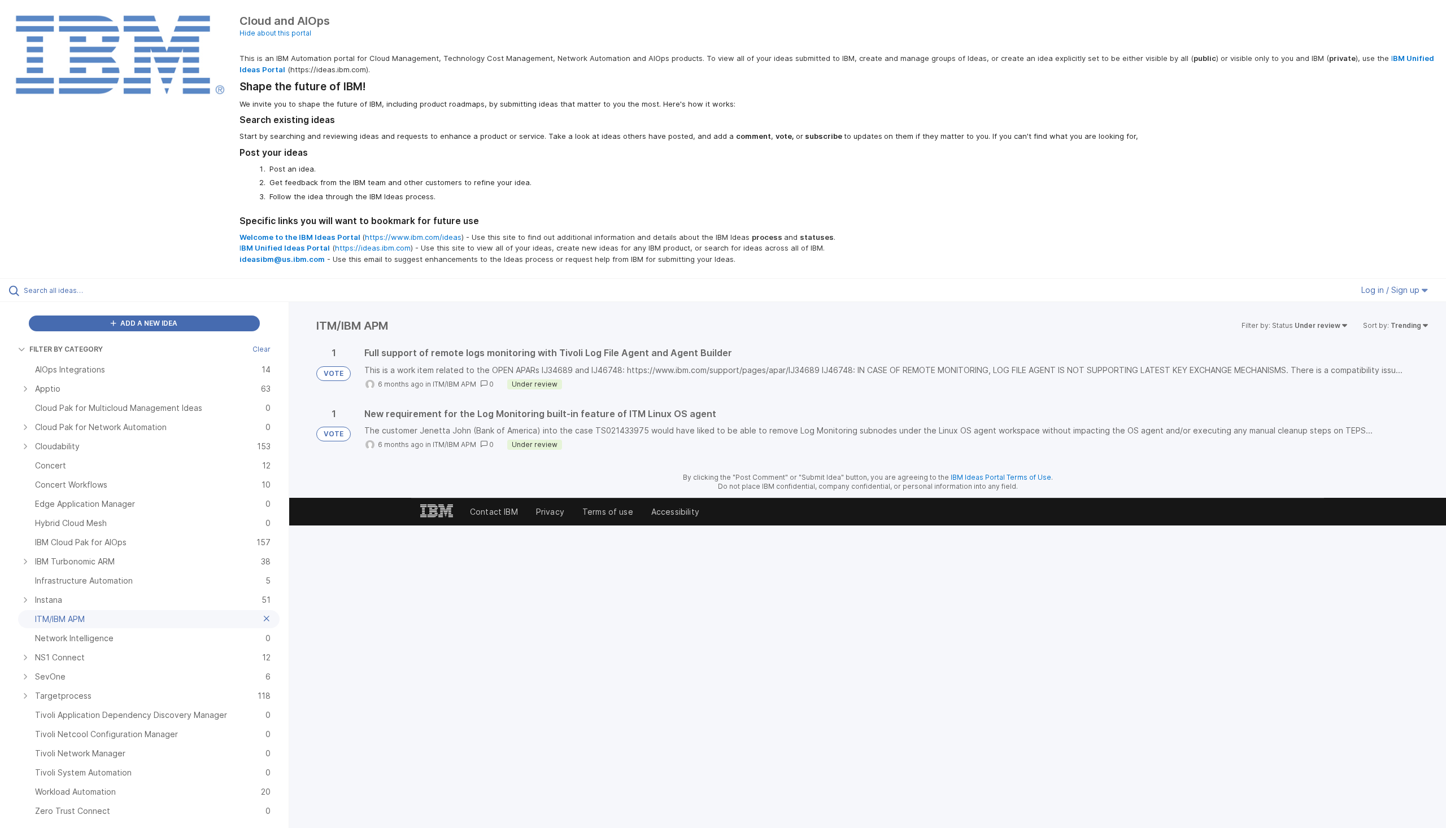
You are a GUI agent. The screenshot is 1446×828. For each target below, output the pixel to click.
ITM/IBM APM (454, 384)
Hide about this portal (275, 33)
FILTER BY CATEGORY (66, 349)
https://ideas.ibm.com (373, 247)
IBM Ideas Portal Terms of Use (1001, 477)
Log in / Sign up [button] (1391, 290)
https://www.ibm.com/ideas (413, 237)
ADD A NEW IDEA (148, 323)
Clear (261, 349)
